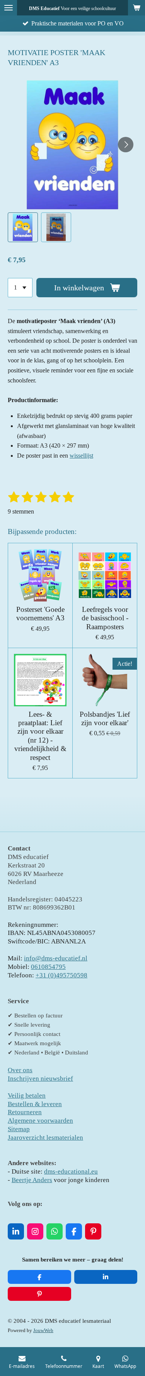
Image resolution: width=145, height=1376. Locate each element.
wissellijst (81, 455)
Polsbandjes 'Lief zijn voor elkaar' (105, 718)
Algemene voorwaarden (40, 1120)
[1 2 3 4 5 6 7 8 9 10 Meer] (20, 287)
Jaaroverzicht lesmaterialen (45, 1137)
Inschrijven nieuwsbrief (40, 1078)
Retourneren (25, 1112)
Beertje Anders (32, 1180)
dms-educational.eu (71, 1171)
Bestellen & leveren (35, 1104)
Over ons (20, 1070)
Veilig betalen (27, 1095)
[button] (23, 227)
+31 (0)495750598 (61, 975)
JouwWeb (43, 1330)
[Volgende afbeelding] (125, 144)
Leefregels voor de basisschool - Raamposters (105, 618)
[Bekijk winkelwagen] (136, 7)
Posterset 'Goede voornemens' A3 (40, 613)
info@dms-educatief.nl (55, 958)
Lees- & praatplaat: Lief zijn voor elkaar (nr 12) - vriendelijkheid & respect (40, 735)
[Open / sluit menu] (8, 7)
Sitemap (19, 1129)
